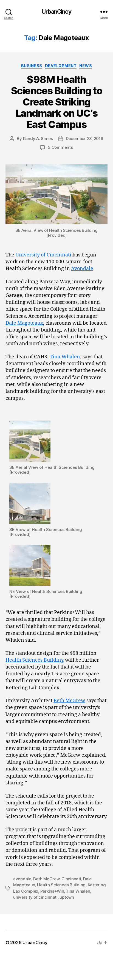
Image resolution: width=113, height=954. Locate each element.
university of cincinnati (35, 897)
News (85, 65)
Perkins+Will (52, 891)
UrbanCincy (56, 12)
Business (31, 65)
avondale (22, 878)
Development (61, 65)
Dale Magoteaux (24, 323)
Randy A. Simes (38, 138)
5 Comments (60, 147)
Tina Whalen (65, 357)
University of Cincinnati (43, 255)
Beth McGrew (69, 701)
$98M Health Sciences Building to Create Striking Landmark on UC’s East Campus (56, 101)
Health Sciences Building (34, 660)
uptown (67, 897)
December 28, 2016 (84, 138)
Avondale (82, 268)
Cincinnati (71, 878)
